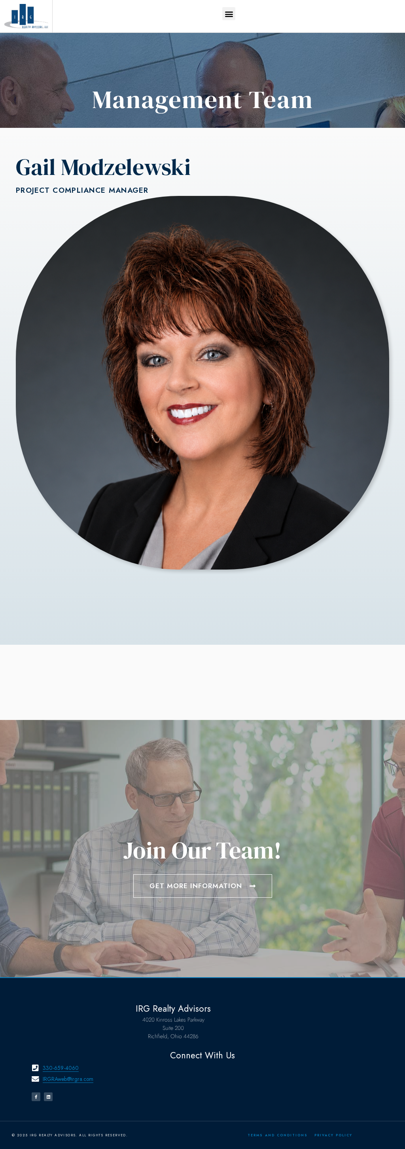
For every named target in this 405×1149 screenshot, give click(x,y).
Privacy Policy (333, 1135)
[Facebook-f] (36, 1096)
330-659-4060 (61, 1068)
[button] (228, 13)
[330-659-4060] (35, 1068)
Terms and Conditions (278, 1135)
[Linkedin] (48, 1096)
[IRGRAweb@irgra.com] (35, 1079)
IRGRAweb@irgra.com (68, 1079)
